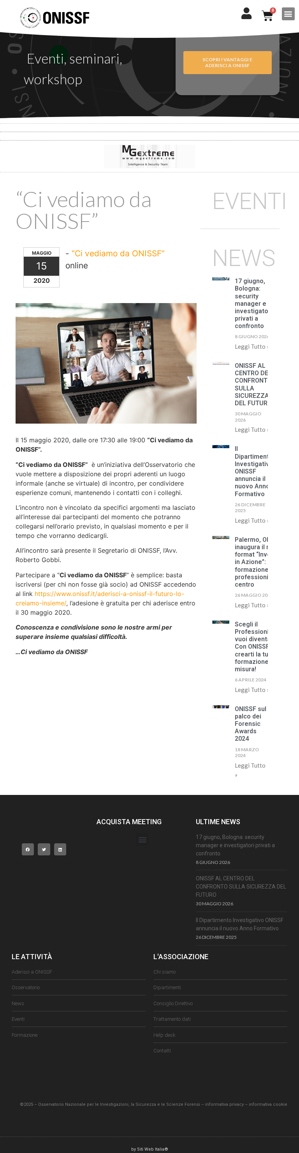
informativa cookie (268, 1104)
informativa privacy (224, 1104)
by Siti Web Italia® (149, 1149)
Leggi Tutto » (252, 346)
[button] (288, 13)
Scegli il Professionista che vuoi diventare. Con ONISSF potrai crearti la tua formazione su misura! (262, 647)
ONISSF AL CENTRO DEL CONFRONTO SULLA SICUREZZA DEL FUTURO (253, 384)
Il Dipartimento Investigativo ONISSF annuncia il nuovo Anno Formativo (254, 471)
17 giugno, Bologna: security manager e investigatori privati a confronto (253, 303)
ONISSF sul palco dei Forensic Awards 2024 (250, 724)
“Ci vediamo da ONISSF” (118, 253)
